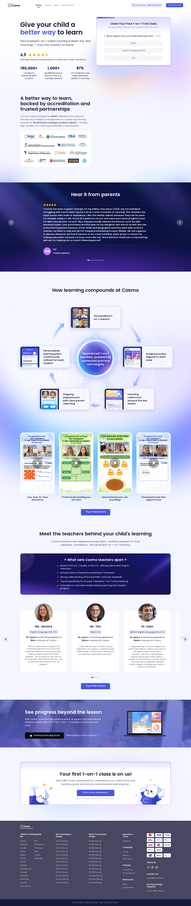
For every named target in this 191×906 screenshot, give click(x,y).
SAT (133, 58)
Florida (22, 851)
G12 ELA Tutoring (62, 883)
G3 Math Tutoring (95, 851)
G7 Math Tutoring (95, 865)
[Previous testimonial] (11, 222)
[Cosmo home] (14, 5)
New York (23, 883)
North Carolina (25, 886)
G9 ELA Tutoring (62, 872)
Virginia (37, 855)
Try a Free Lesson (174, 5)
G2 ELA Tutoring (62, 848)
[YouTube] (156, 867)
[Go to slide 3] (92, 260)
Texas (36, 851)
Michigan (23, 872)
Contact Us (127, 841)
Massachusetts (26, 869)
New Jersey (24, 879)
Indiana (23, 862)
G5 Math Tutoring (95, 858)
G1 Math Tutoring (95, 844)
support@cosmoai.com (155, 878)
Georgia (23, 855)
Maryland (23, 865)
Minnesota (24, 876)
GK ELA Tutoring (62, 841)
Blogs (125, 884)
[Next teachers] (185, 639)
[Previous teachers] (6, 639)
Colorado (23, 848)
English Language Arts (133, 50)
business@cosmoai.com (156, 891)
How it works (128, 859)
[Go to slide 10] (103, 260)
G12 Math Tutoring (95, 883)
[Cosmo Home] (26, 827)
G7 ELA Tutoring (62, 865)
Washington (38, 858)
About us (126, 855)
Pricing (125, 852)
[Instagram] (148, 867)
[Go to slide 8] (100, 260)
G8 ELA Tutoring (62, 869)
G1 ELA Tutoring (62, 844)
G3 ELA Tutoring (62, 851)
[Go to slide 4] (97, 677)
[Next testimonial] (180, 222)
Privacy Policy (128, 870)
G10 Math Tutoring (95, 876)
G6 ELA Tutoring (62, 862)
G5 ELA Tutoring (62, 858)
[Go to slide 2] (90, 260)
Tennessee (38, 848)
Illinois (23, 858)
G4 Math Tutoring (95, 855)
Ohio (36, 841)
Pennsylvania (39, 844)
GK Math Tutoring (95, 841)
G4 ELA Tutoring (62, 855)
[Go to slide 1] (87, 260)
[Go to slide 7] (98, 260)
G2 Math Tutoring (95, 848)
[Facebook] (152, 867)
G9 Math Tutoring (95, 872)
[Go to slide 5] (95, 260)
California (23, 844)
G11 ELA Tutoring (62, 879)
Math (133, 43)
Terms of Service (129, 873)
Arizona (23, 841)
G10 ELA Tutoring (62, 876)
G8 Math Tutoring (95, 869)
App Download (128, 887)
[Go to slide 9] (101, 260)
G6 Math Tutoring (95, 862)
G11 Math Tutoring (95, 879)
